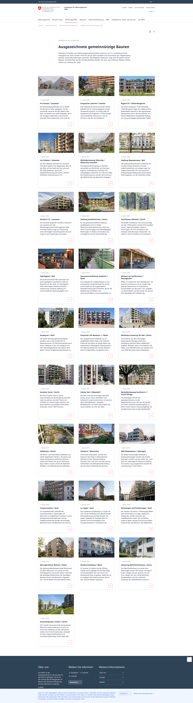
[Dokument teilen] (154, 31)
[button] (44, 20)
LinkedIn (74, 676)
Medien (102, 682)
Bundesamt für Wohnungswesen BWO (75, 8)
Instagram (74, 673)
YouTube (85, 673)
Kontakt (102, 677)
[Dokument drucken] (150, 31)
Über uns (103, 673)
